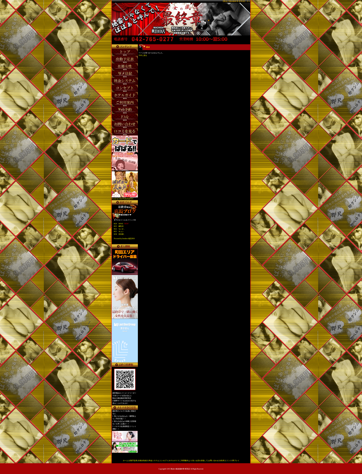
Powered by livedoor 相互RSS (124, 239)
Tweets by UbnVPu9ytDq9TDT (122, 199)
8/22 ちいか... (119, 229)
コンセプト (164, 461)
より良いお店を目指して (198, 461)
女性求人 (222, 461)
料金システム (154, 461)
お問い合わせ (213, 461)
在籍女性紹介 (143, 461)
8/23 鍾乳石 (119, 226)
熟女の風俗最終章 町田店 (180, 469)
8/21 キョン (119, 231)
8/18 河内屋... (119, 234)
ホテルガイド (174, 461)
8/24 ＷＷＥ (119, 224)
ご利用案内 (184, 461)
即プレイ (235, 461)
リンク (229, 461)
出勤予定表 (133, 461)
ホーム (125, 461)
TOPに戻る (143, 55)
